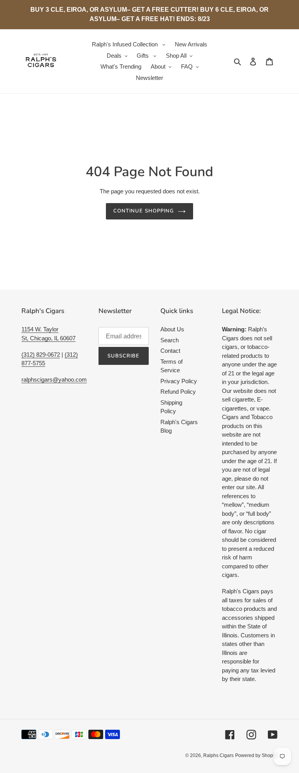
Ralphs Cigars (218, 755)
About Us (172, 329)
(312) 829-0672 (40, 354)
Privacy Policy (178, 381)
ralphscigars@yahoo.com (54, 379)
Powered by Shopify (256, 755)
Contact (170, 350)
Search (169, 340)
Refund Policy (178, 391)
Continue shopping (143, 210)
